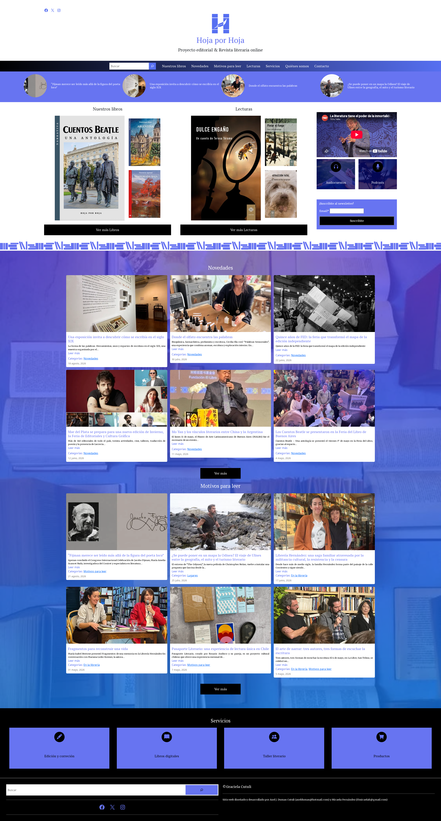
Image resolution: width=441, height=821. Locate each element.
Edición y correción (59, 756)
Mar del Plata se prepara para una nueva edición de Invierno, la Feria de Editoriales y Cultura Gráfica (116, 434)
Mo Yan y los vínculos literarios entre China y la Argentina (217, 432)
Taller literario (274, 756)
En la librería (299, 575)
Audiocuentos (336, 182)
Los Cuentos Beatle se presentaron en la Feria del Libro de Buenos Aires (321, 434)
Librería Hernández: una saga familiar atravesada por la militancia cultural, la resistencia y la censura (320, 557)
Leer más (74, 353)
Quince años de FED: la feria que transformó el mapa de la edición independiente (321, 339)
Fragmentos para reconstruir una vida (98, 649)
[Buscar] (152, 66)
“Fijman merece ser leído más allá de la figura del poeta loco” (85, 85)
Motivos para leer (95, 571)
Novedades (91, 358)
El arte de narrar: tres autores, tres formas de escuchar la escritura (320, 651)
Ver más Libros (107, 229)
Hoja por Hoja (220, 40)
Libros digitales (167, 756)
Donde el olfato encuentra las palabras (273, 85)
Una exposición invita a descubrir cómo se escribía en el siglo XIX (184, 85)
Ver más (220, 473)
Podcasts (377, 182)
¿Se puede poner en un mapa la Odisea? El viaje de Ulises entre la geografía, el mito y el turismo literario (381, 85)
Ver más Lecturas (243, 229)
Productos (382, 756)
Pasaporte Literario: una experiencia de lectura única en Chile (220, 649)
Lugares (192, 575)
